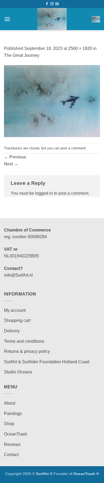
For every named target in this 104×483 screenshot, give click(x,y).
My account (15, 310)
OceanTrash (15, 434)
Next (11, 164)
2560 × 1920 (80, 48)
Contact (11, 454)
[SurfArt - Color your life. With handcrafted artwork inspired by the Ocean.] (52, 19)
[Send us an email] (57, 4)
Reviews (12, 444)
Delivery (12, 331)
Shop (9, 423)
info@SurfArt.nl (18, 275)
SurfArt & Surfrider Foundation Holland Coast (46, 362)
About (9, 403)
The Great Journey (21, 55)
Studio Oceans (18, 372)
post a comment (73, 148)
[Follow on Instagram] (52, 4)
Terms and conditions (24, 341)
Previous (15, 157)
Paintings (13, 413)
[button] (7, 19)
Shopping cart (17, 320)
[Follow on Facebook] (47, 4)
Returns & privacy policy (27, 351)
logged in (44, 193)
